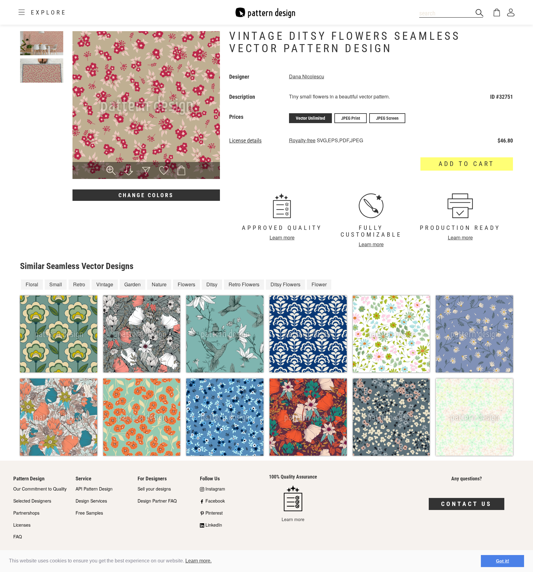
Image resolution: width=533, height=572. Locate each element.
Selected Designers (32, 501)
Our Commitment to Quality (40, 489)
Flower (319, 284)
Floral (32, 284)
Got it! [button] (502, 560)
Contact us (466, 504)
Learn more (282, 237)
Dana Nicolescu (306, 76)
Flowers (186, 284)
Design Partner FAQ (157, 501)
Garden (132, 284)
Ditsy (211, 284)
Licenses (22, 525)
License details (245, 141)
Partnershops (26, 513)
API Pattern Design (94, 489)
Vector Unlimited (310, 118)
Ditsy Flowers (285, 284)
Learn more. (198, 560)
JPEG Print (350, 118)
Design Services (91, 501)
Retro (79, 284)
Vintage (104, 284)
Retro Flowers (244, 284)
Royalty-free (302, 140)
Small (55, 284)
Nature (159, 284)
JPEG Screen (387, 118)
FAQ (17, 536)
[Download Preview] (129, 171)
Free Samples (89, 513)
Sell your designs (154, 489)
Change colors (146, 195)
